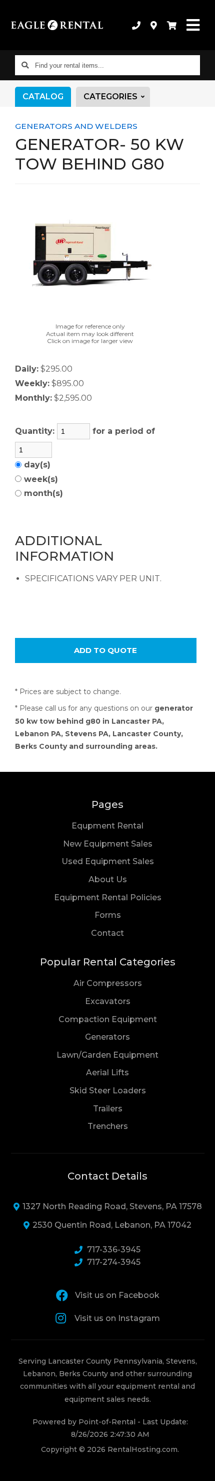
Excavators (107, 1001)
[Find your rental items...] (25, 65)
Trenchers (108, 1126)
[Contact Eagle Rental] (153, 25)
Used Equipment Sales (108, 861)
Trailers (107, 1108)
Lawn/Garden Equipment (107, 1055)
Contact (107, 933)
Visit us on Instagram (117, 1318)
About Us (107, 879)
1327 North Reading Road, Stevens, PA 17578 (112, 1206)
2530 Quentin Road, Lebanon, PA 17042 (112, 1225)
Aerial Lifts (107, 1072)
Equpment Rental (108, 826)
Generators (107, 1037)
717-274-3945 (113, 1262)
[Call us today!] (136, 25)
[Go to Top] (201, 1467)
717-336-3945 (113, 1249)
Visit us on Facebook (117, 1295)
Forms (107, 915)
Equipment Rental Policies (108, 897)
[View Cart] (171, 25)
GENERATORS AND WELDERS (76, 126)
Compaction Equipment (107, 1019)
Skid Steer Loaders (108, 1090)
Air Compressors (108, 983)
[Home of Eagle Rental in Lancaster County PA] (57, 25)
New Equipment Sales (107, 844)
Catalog (43, 96)
